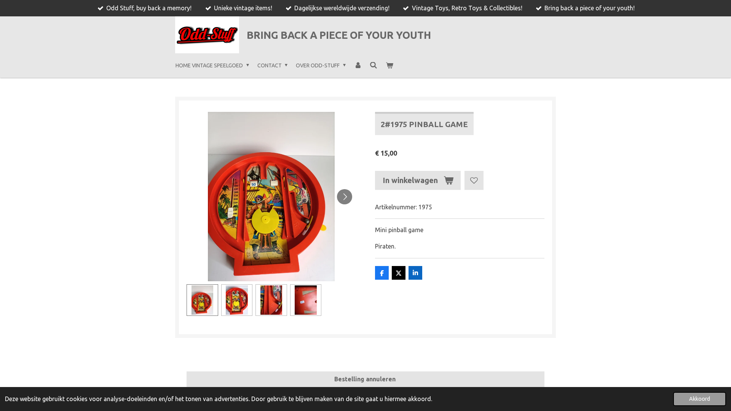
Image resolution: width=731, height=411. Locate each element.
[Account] (358, 65)
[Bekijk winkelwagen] (389, 65)
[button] (202, 300)
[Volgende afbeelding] (344, 196)
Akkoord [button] (699, 399)
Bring (339, 35)
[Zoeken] (373, 65)
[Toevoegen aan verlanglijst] (474, 180)
